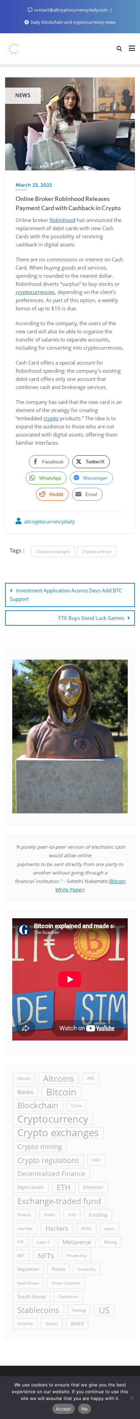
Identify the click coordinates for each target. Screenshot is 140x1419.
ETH (63, 1187)
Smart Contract (66, 1283)
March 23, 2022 (34, 185)
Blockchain (37, 1105)
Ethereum (93, 1187)
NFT (21, 1255)
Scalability (86, 1269)
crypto (50, 418)
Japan (110, 1228)
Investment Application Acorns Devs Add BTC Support (66, 594)
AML (91, 1078)
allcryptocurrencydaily (49, 521)
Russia (58, 1269)
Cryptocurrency (96, 551)
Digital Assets (30, 1187)
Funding (98, 1215)
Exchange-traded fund (59, 1200)
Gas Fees (25, 1228)
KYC (20, 1241)
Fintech (24, 1214)
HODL (86, 1228)
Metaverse (77, 1242)
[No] (131, 1397)
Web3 (77, 1324)
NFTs (46, 1255)
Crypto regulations (48, 1160)
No (85, 1409)
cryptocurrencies (35, 292)
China (76, 1105)
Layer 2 (43, 1242)
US (104, 1310)
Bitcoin (61, 1092)
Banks (25, 1092)
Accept (63, 1409)
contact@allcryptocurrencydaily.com (71, 10)
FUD (72, 1214)
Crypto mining (39, 1146)
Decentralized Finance (51, 1173)
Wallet (52, 1323)
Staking (79, 1310)
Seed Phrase (28, 1283)
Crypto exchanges (53, 551)
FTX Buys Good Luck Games (91, 617)
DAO (96, 1160)
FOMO (49, 1214)
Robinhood (62, 220)
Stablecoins (38, 1310)
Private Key (77, 1255)
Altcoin (23, 1078)
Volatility (25, 1323)
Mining (110, 1242)
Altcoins (58, 1078)
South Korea (31, 1296)
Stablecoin (68, 1296)
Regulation (28, 1269)
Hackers (57, 1228)
